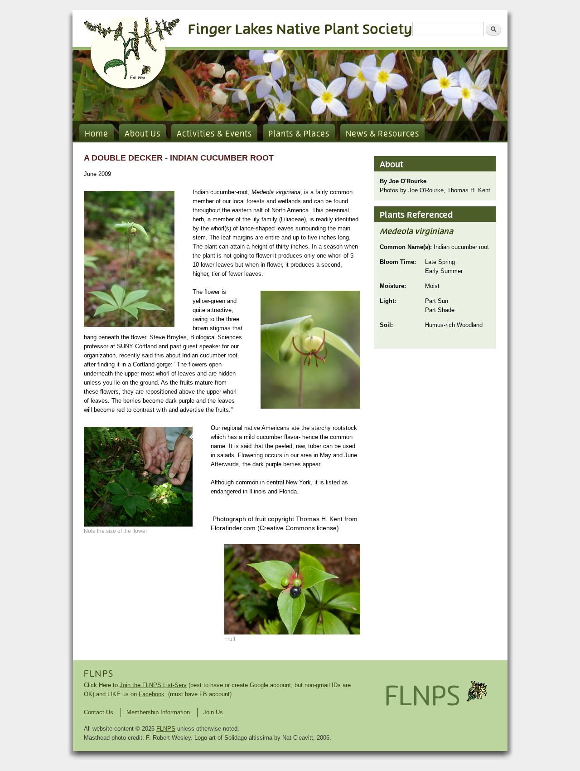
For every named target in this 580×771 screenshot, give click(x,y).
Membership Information (158, 712)
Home (96, 134)
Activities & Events (214, 134)
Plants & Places (298, 134)
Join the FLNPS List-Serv (153, 685)
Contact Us (98, 712)
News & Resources (382, 134)
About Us (142, 134)
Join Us (213, 712)
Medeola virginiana (416, 231)
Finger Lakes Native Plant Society (300, 29)
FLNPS (99, 674)
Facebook (151, 694)
